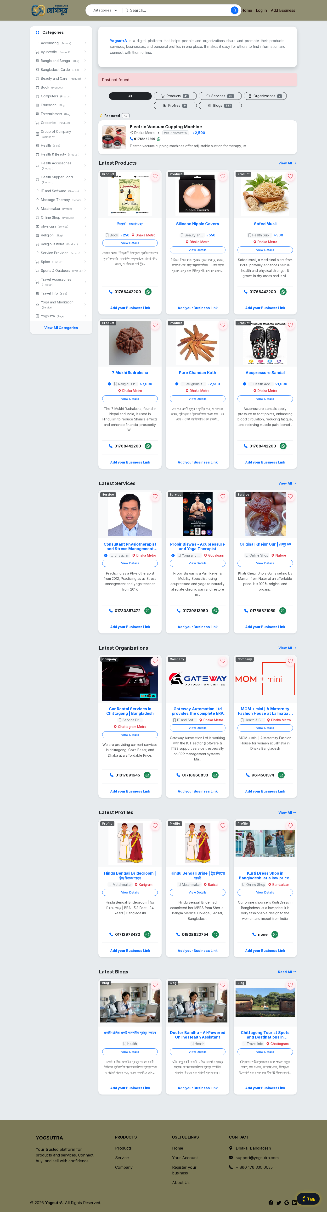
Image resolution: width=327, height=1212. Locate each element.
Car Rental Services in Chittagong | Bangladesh (130, 711)
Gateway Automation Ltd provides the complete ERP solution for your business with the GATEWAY (197, 711)
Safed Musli (265, 224)
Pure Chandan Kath (197, 372)
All (130, 96)
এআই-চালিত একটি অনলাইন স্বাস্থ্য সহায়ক (130, 1032)
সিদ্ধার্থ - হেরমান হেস (130, 224)
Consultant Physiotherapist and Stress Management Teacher (130, 546)
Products (176, 96)
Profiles (176, 105)
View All (285, 163)
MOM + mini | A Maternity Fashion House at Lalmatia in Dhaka (265, 711)
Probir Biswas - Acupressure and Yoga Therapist (197, 546)
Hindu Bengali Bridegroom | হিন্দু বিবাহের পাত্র (130, 875)
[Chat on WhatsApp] (158, 138)
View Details (130, 243)
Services (221, 96)
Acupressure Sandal (265, 372)
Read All (285, 972)
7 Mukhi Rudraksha (130, 372)
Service (122, 1157)
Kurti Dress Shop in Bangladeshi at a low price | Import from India (265, 875)
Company (124, 1167)
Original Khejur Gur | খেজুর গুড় (265, 544)
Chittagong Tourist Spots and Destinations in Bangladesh (265, 1034)
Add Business (283, 10)
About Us (181, 1182)
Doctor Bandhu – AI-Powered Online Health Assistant (197, 1034)
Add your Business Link (130, 308)
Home (177, 1148)
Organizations (267, 96)
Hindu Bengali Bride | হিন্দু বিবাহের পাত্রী (197, 875)
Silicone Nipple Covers (197, 224)
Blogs (221, 105)
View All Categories (61, 328)
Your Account (185, 1157)
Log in (261, 10)
